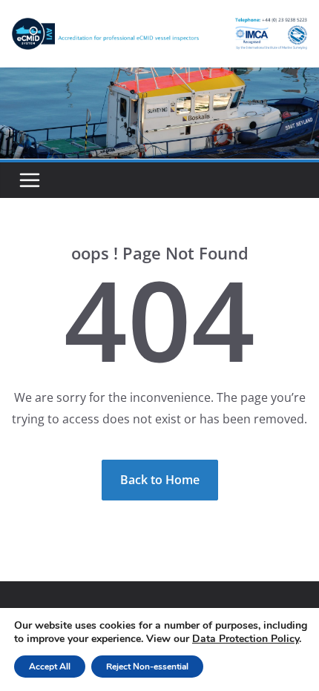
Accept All (49, 666)
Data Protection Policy (245, 639)
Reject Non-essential (147, 666)
